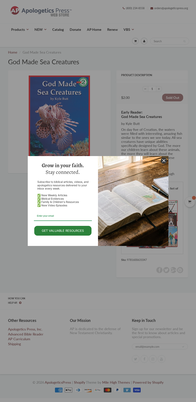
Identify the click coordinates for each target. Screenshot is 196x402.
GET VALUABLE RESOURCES (63, 231)
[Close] (163, 160)
